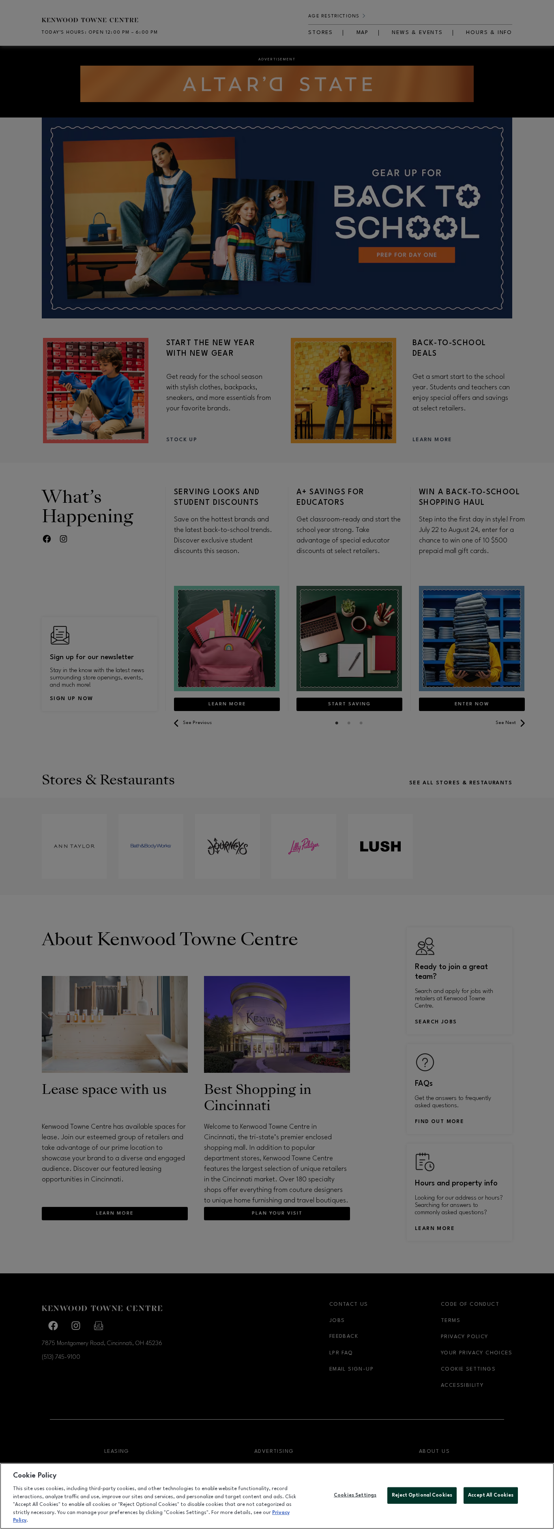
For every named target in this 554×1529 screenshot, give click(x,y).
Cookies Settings (355, 1495)
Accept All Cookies (490, 1495)
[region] (277, 1496)
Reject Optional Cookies (422, 1495)
